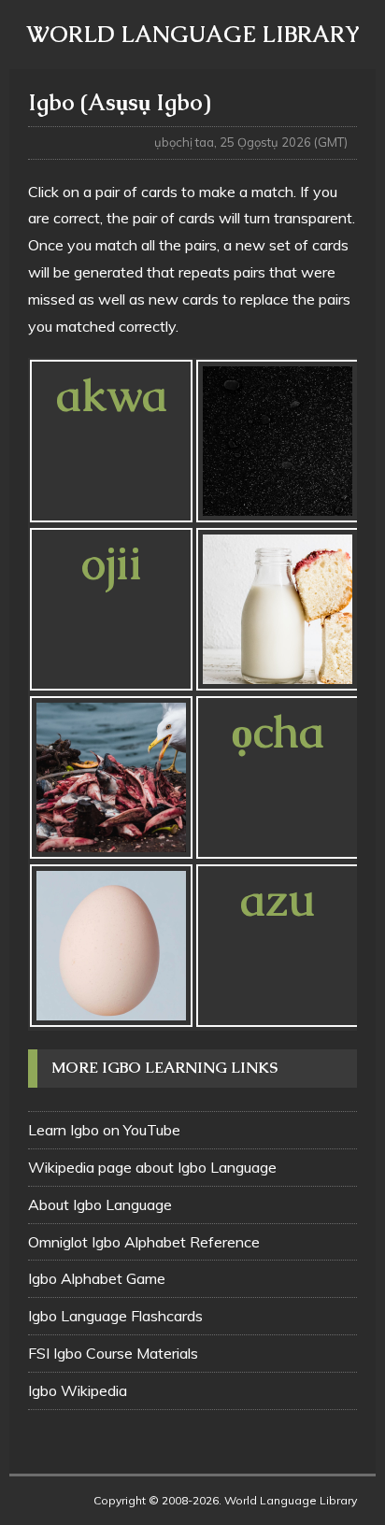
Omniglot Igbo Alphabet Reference (144, 1242)
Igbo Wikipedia (77, 1390)
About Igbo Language (100, 1204)
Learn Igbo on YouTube (104, 1129)
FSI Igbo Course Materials (113, 1353)
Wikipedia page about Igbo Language (152, 1167)
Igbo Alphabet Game (96, 1278)
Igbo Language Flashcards (115, 1315)
